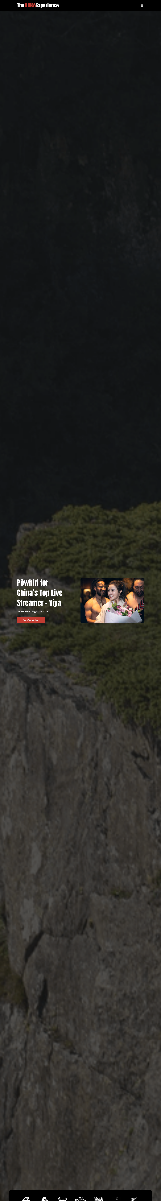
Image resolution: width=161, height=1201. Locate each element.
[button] (31, 620)
